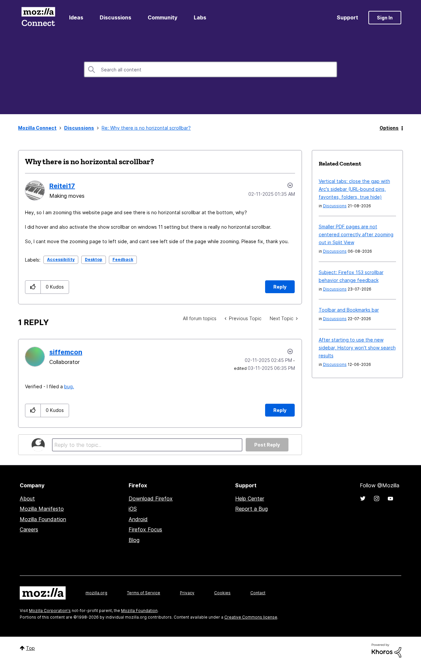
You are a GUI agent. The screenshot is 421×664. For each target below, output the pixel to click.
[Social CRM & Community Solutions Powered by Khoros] (386, 650)
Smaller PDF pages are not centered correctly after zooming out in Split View (356, 234)
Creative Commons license (250, 617)
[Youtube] (390, 498)
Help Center (249, 498)
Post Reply (267, 444)
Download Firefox (151, 498)
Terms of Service (143, 592)
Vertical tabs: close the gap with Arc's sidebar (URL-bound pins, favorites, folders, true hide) (354, 189)
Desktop (93, 259)
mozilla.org (96, 592)
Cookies (222, 592)
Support (347, 17)
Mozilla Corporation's (50, 610)
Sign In (385, 17)
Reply (279, 287)
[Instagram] (377, 498)
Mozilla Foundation (43, 519)
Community (162, 17)
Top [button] (30, 648)
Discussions (115, 17)
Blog (134, 540)
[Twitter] (363, 498)
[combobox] (210, 69)
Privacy (187, 592)
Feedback (122, 259)
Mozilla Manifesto (42, 508)
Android (138, 519)
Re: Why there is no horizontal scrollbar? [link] (146, 128)
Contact (257, 592)
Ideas (76, 17)
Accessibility (61, 259)
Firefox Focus (145, 529)
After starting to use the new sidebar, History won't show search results (357, 347)
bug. (69, 386)
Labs (200, 17)
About (27, 498)
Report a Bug (251, 508)
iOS (133, 508)
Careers (29, 529)
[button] (33, 287)
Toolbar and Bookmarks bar (349, 310)
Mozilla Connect (38, 17)
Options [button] (389, 128)
